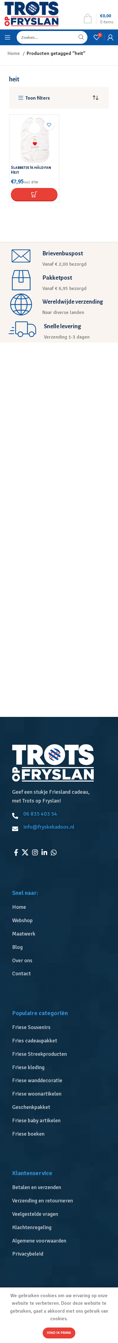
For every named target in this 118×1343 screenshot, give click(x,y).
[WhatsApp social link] (53, 852)
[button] (34, 194)
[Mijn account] (110, 37)
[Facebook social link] (16, 852)
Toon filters (37, 98)
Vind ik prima (59, 1333)
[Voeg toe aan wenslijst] (49, 124)
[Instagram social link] (35, 852)
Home (14, 53)
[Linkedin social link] (44, 852)
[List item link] (60, 907)
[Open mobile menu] (8, 37)
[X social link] (25, 852)
